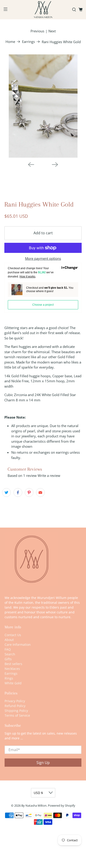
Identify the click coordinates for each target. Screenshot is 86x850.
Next (52, 31)
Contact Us (13, 635)
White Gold (13, 683)
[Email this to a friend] (40, 492)
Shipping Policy (16, 710)
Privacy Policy (15, 701)
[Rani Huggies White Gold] (42, 106)
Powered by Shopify (61, 806)
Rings (9, 678)
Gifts (8, 659)
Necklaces (12, 668)
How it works (27, 276)
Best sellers (13, 664)
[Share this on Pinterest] (29, 492)
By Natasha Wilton (34, 806)
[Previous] (31, 164)
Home (10, 41)
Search (10, 654)
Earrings (28, 41)
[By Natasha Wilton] (43, 9)
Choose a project (43, 304)
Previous (37, 31)
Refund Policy (15, 706)
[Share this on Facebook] (18, 492)
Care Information (18, 644)
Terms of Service (17, 715)
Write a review (49, 475)
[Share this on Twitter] (6, 492)
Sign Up (43, 762)
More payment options (43, 258)
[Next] (55, 164)
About (9, 640)
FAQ (8, 649)
